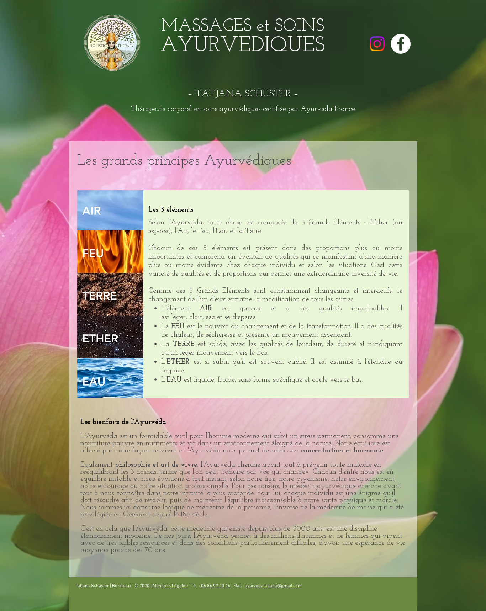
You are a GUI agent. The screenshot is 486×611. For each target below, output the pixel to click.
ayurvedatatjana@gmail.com (273, 586)
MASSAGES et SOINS (242, 26)
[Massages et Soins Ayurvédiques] (401, 44)
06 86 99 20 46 (215, 586)
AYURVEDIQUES (242, 46)
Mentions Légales (170, 586)
